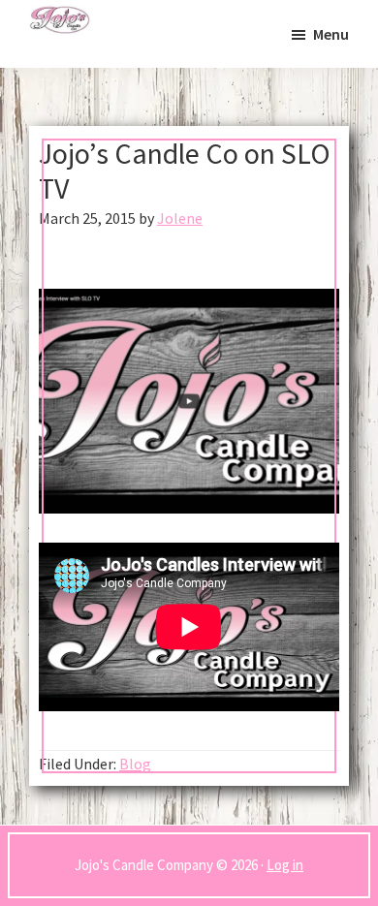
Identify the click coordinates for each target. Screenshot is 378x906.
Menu (331, 34)
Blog (135, 763)
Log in (285, 865)
